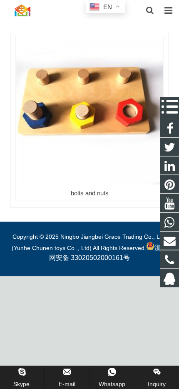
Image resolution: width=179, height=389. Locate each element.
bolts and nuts (90, 193)
